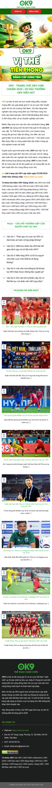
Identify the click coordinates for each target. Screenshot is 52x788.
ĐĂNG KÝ (18, 11)
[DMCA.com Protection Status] (10, 752)
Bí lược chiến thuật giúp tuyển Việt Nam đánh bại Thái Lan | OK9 (26, 460)
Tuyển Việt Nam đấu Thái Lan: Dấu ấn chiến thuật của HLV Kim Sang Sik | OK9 (26, 505)
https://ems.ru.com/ (20, 730)
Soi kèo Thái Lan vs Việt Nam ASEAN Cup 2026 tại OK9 (26, 371)
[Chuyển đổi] (4, 236)
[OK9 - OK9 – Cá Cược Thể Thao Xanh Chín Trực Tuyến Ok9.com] (26, 4)
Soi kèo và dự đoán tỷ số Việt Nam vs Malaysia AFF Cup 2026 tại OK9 (26, 598)
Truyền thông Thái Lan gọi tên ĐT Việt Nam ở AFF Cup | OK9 (26, 641)
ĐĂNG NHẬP (34, 11)
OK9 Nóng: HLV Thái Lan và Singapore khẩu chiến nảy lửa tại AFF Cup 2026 (26, 552)
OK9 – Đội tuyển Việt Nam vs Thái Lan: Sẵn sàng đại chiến (26, 327)
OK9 (4, 101)
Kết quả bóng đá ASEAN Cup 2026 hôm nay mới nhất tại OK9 (26, 415)
